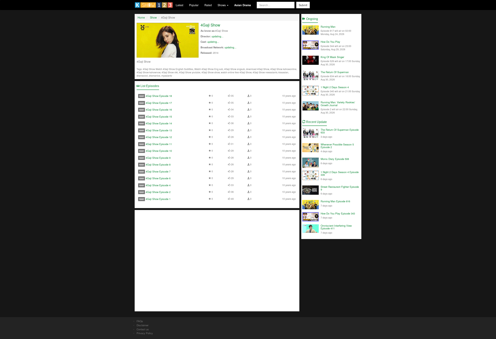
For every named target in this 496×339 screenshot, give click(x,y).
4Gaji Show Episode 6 (158, 178)
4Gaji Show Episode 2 (158, 192)
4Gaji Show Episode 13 (159, 130)
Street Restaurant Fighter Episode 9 (340, 188)
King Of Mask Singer (332, 57)
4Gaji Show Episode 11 (159, 144)
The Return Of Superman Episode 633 (340, 131)
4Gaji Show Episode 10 (159, 151)
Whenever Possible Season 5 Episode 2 (337, 146)
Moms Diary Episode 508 (335, 159)
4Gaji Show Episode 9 (158, 158)
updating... (217, 36)
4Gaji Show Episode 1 (158, 199)
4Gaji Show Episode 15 (159, 116)
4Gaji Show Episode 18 (159, 96)
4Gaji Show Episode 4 (158, 185)
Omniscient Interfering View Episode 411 (336, 227)
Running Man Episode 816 (335, 201)
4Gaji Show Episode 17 (159, 103)
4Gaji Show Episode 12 (159, 137)
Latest (179, 5)
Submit (303, 5)
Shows (222, 5)
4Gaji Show (210, 25)
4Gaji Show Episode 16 (159, 109)
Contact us (143, 329)
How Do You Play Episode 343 (338, 213)
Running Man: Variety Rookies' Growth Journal (338, 103)
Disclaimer (142, 325)
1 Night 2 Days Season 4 (335, 87)
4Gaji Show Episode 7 (158, 171)
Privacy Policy (145, 333)
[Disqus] (217, 260)
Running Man (328, 26)
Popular (194, 5)
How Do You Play (330, 42)
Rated (208, 5)
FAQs (140, 321)
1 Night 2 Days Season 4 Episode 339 (340, 173)
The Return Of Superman (335, 72)
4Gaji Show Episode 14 (159, 123)
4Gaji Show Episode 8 (158, 164)
